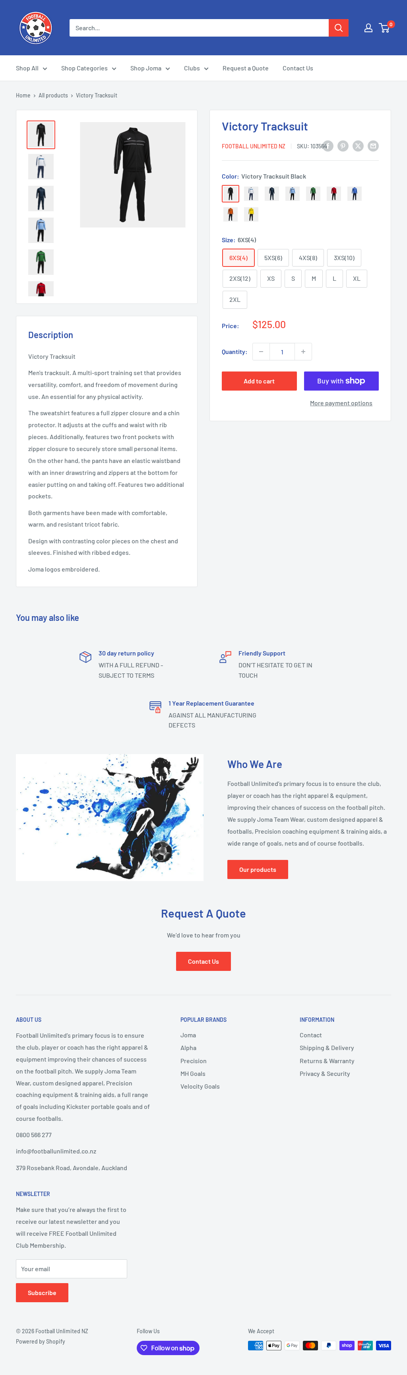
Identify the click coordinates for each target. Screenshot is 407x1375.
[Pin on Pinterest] (343, 145)
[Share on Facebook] (327, 145)
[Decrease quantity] (261, 351)
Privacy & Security (325, 1073)
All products (53, 95)
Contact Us (298, 68)
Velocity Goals (200, 1086)
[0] (385, 28)
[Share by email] (373, 145)
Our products (257, 869)
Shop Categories (84, 68)
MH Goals (192, 1073)
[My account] (368, 27)
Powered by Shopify (40, 1341)
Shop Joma (145, 68)
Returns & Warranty (327, 1060)
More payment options (341, 402)
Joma (188, 1035)
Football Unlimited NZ (253, 146)
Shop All (27, 68)
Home (23, 95)
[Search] (339, 28)
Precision (193, 1060)
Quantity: (235, 351)
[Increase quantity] (303, 351)
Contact (311, 1035)
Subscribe (42, 1292)
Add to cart (259, 381)
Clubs (192, 68)
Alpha (188, 1047)
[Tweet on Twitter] (358, 145)
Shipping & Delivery (327, 1047)
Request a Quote (246, 68)
